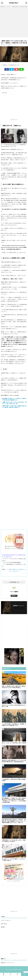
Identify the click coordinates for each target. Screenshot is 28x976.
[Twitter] (11, 69)
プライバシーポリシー (6, 920)
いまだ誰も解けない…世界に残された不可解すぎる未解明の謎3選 (13, 780)
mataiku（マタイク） (17, 969)
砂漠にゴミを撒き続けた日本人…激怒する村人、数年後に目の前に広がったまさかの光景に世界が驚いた (13, 687)
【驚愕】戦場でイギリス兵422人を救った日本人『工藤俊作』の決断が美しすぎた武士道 (13, 840)
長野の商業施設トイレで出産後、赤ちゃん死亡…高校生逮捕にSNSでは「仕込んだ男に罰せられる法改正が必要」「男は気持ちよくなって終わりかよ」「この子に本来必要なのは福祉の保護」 (14, 800)
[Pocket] (16, 69)
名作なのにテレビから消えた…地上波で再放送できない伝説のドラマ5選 (13, 705)
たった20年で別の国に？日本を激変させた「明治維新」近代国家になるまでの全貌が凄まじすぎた (14, 724)
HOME (3, 6)
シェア (10, 975)
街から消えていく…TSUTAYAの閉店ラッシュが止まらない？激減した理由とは (13, 859)
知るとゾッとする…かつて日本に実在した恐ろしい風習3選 (14, 742)
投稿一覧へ (14, 595)
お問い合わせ (4, 923)
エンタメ (8, 6)
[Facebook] (6, 69)
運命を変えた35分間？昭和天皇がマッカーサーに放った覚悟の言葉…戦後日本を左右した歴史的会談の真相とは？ (14, 761)
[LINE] (21, 69)
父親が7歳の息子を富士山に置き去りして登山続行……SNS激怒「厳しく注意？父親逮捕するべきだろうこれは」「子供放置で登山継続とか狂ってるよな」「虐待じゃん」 (14, 821)
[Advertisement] (14, 22)
